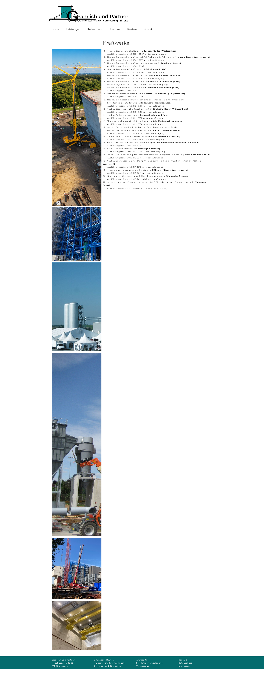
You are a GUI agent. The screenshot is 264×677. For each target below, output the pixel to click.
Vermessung (142, 666)
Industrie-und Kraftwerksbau (109, 663)
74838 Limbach (60, 666)
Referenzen (94, 29)
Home (55, 29)
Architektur (142, 660)
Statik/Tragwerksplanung (149, 663)
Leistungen (73, 29)
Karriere (132, 29)
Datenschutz (185, 663)
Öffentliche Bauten (104, 660)
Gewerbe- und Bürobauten (108, 666)
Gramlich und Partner (63, 660)
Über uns (114, 29)
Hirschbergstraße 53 (62, 663)
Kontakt (149, 29)
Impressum (184, 666)
